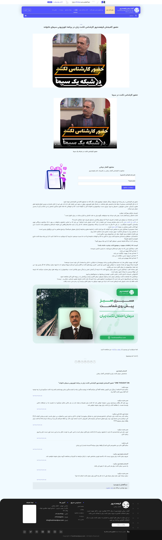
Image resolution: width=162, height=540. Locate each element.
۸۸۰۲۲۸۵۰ (61, 514)
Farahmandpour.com (78, 536)
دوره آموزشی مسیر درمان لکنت (96, 10)
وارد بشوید (109, 488)
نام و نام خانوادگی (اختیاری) (127, 175)
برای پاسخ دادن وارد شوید (37, 395)
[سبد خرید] (25, 16)
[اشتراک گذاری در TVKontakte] (82, 361)
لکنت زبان (115, 227)
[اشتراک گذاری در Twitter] (91, 361)
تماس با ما (54, 10)
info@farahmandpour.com (55, 520)
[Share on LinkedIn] (79, 361)
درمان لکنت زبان (110, 10)
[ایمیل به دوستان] (88, 361)
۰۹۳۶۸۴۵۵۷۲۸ (59, 517)
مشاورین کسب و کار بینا (109, 532)
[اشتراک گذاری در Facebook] (94, 361)
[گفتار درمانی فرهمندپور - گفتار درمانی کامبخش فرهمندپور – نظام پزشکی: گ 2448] (128, 10)
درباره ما (61, 10)
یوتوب (119, 350)
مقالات (76, 10)
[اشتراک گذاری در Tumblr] (76, 361)
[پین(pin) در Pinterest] (85, 361)
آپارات (113, 350)
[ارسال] (135, 15)
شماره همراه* (131, 181)
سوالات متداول (68, 10)
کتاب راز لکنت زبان (83, 10)
